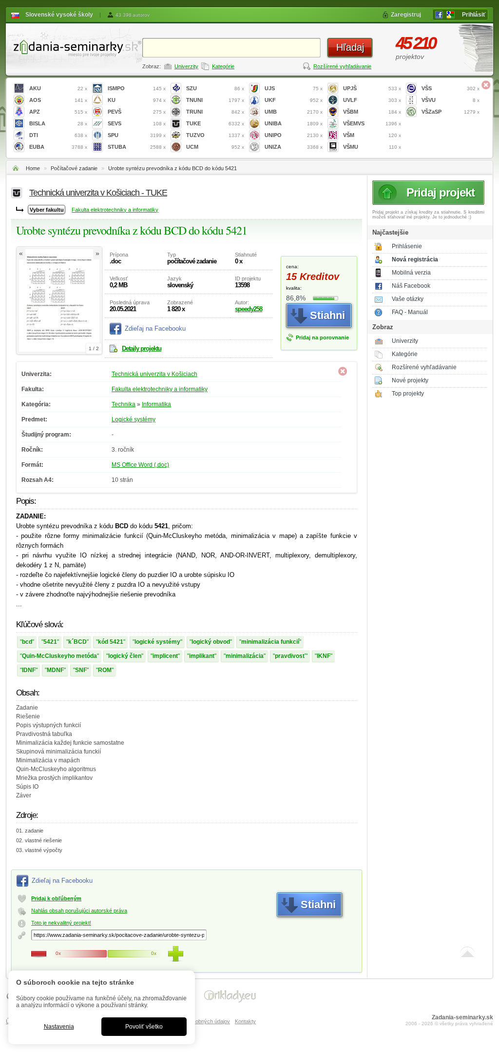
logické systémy (157, 641)
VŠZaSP (451, 112)
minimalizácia (245, 656)
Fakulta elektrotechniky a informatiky (115, 210)
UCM (215, 147)
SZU (215, 88)
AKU (58, 88)
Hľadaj (350, 47)
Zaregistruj (406, 14)
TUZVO (215, 135)
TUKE (215, 123)
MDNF (55, 670)
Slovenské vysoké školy (59, 14)
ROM (105, 670)
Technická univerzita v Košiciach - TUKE (98, 193)
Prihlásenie (407, 246)
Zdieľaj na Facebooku (155, 328)
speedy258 (248, 309)
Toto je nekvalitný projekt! (61, 923)
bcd (27, 641)
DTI (58, 135)
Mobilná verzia (411, 272)
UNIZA (294, 147)
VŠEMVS (372, 123)
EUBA (58, 147)
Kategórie (223, 66)
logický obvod (211, 641)
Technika (123, 404)
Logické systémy (133, 419)
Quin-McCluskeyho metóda (59, 656)
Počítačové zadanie (74, 168)
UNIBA (294, 123)
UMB (294, 112)
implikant (201, 656)
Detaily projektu (141, 348)
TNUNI (215, 100)
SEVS (137, 123)
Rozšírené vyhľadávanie (342, 66)
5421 (50, 641)
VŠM (372, 135)
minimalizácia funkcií (270, 641)
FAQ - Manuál (410, 312)
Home (33, 168)
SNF (81, 670)
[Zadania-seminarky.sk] (74, 46)
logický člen (124, 656)
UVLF (372, 100)
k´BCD (77, 641)
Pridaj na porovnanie (322, 337)
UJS (294, 88)
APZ (58, 112)
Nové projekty (410, 380)
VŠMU (372, 147)
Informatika (156, 404)
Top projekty (408, 393)
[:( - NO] (39, 954)
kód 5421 (110, 641)
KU (137, 100)
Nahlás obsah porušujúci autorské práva (79, 910)
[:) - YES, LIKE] (175, 954)
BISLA (58, 123)
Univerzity (186, 66)
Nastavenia (59, 1026)
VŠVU (451, 100)
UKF (294, 100)
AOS (58, 100)
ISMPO (137, 88)
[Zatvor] (485, 84)
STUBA (137, 147)
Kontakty (245, 1021)
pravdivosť (290, 656)
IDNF (29, 670)
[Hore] (467, 954)
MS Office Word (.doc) (140, 464)
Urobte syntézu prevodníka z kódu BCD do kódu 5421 (172, 168)
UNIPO (294, 135)
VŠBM (372, 112)
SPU (137, 135)
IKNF (323, 656)
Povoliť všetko (144, 1026)
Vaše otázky (407, 299)
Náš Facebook (411, 285)
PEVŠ (137, 112)
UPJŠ (372, 88)
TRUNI (215, 112)
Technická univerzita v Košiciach (154, 374)
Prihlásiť (474, 14)
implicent (165, 656)
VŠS (451, 88)
